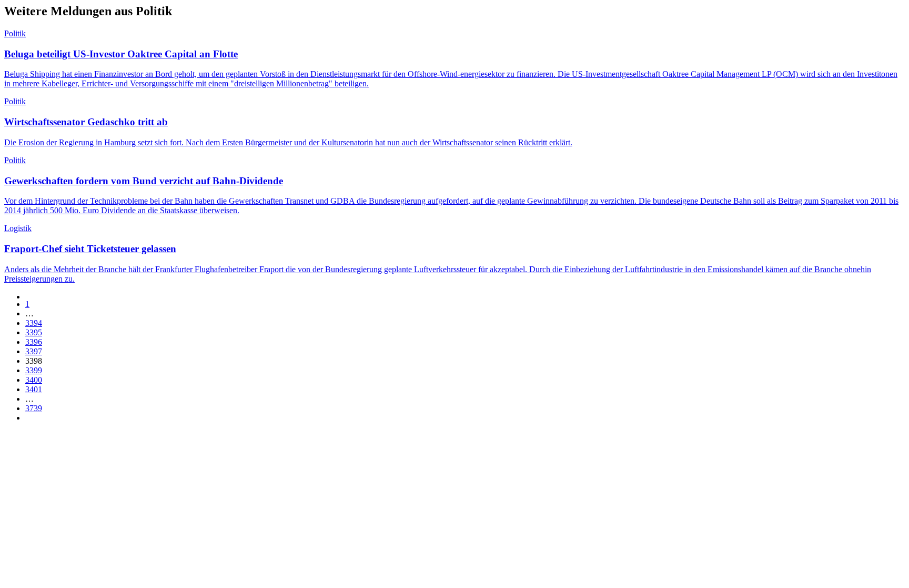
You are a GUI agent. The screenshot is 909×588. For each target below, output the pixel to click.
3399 (33, 370)
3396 (33, 341)
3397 (33, 351)
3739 (33, 408)
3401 (33, 389)
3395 (33, 332)
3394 (33, 322)
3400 (33, 379)
